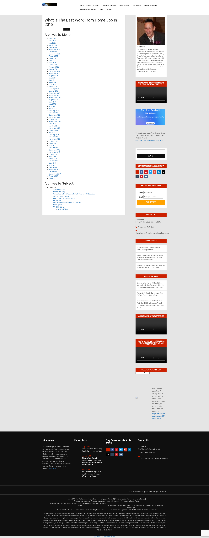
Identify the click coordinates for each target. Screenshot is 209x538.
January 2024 (53, 91)
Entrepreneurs (124, 5)
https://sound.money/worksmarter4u (149, 140)
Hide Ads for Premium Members (119, 505)
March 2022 (53, 126)
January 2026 (53, 47)
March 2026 (53, 45)
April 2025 (52, 63)
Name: (140, 193)
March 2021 (53, 132)
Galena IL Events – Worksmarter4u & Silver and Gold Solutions (74, 194)
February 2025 (54, 67)
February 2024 (54, 89)
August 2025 (53, 56)
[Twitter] (150, 172)
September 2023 (55, 97)
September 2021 (55, 130)
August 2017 (53, 176)
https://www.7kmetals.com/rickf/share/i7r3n (158, 416)
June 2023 (52, 102)
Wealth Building (58, 207)
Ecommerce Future (138, 499)
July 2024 (52, 78)
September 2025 (55, 54)
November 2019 (54, 152)
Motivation (57, 200)
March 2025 (53, 65)
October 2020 (53, 141)
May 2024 (52, 82)
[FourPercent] (137, 172)
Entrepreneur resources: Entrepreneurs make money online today (96, 501)
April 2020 (52, 145)
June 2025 (52, 60)
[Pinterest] (141, 176)
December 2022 (54, 115)
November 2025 (54, 49)
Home (82, 5)
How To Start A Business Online (64, 198)
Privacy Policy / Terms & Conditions (145, 5)
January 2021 (53, 137)
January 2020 (53, 148)
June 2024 (52, 80)
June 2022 (52, 124)
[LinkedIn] (159, 172)
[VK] (146, 176)
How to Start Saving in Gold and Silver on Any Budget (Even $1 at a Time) (91, 474)
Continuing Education (109, 5)
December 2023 (54, 93)
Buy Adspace (102, 499)
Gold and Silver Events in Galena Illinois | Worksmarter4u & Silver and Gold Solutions (78, 503)
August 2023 (53, 100)
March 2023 (53, 108)
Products (96, 5)
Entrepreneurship (59, 192)
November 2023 (54, 95)
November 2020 (54, 139)
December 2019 (54, 150)
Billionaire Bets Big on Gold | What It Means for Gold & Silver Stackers (133, 510)
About (88, 5)
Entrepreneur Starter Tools (130, 501)
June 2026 (52, 41)
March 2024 (53, 87)
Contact (101, 9)
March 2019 (53, 159)
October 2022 (53, 119)
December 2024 (54, 71)
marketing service (143, 301)
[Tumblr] (137, 176)
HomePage (131, 507)
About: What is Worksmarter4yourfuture (82, 499)
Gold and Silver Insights (61, 196)
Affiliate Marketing (59, 189)
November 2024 (54, 73)
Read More (52, 468)
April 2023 (52, 106)
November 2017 (54, 169)
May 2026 (52, 43)
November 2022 (54, 117)
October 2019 (53, 154)
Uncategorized (58, 205)
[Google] (154, 172)
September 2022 (55, 121)
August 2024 (53, 76)
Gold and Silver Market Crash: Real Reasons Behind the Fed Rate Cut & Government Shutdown (150, 285)
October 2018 (53, 161)
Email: (140, 197)
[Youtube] (146, 172)
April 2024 (52, 84)
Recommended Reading (88, 9)
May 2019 (52, 156)
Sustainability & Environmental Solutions (67, 203)
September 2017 (55, 174)
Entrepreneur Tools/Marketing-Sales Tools (89, 510)
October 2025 (53, 52)
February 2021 (54, 135)
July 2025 (52, 58)
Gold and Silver (63, 209)
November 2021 (54, 128)
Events (109, 9)
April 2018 (52, 165)
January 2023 (53, 113)
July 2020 (52, 143)
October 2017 (53, 172)
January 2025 (53, 69)
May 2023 (52, 104)
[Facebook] (141, 172)
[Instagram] (163, 172)
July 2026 (52, 39)
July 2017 (52, 178)
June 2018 (52, 163)
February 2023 (54, 111)
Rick (138, 293)
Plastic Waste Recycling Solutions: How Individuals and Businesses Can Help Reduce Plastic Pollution (150, 257)
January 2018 (53, 167)
